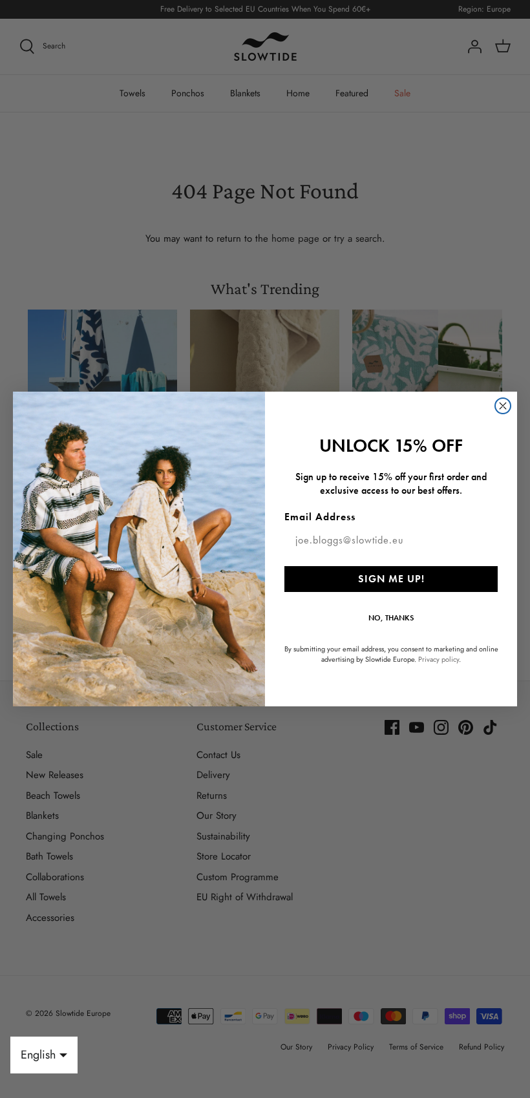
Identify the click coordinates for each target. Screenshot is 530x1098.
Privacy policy (438, 659)
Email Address (319, 516)
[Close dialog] (503, 406)
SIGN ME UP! (391, 579)
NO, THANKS (391, 618)
